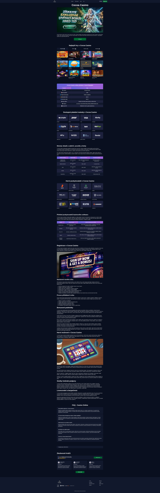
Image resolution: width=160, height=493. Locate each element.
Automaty (96, 48)
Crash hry (85, 48)
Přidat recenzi (98, 457)
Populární (61, 48)
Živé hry (73, 48)
